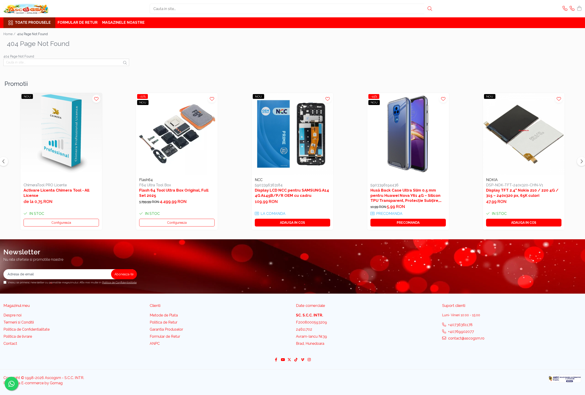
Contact (10, 343)
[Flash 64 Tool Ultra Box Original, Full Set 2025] (177, 134)
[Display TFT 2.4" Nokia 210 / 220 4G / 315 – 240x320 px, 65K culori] (524, 134)
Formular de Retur (78, 22)
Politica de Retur (163, 322)
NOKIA (492, 180)
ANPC (155, 343)
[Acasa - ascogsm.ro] (26, 8)
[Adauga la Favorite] (96, 99)
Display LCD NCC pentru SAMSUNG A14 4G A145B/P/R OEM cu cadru (292, 193)
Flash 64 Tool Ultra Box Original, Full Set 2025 (173, 193)
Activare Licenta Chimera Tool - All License (56, 193)
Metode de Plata (164, 315)
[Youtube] (283, 360)
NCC (259, 180)
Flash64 (146, 180)
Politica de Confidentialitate (119, 282)
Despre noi (12, 315)
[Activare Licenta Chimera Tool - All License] (61, 134)
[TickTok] (296, 360)
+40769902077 (460, 331)
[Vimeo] (303, 360)
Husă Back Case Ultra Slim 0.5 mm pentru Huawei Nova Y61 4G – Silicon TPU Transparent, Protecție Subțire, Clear (405, 195)
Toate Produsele (33, 22)
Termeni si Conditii (18, 322)
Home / (9, 34)
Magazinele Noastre (123, 22)
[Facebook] (276, 360)
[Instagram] (309, 360)
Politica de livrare (17, 336)
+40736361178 (460, 325)
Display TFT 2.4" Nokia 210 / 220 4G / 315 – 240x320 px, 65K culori (522, 193)
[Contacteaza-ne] (565, 8)
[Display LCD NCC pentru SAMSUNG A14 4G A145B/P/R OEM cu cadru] (292, 134)
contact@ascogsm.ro (465, 338)
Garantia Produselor (166, 329)
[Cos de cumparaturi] (579, 8)
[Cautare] (429, 9)
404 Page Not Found (32, 34)
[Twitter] (289, 360)
